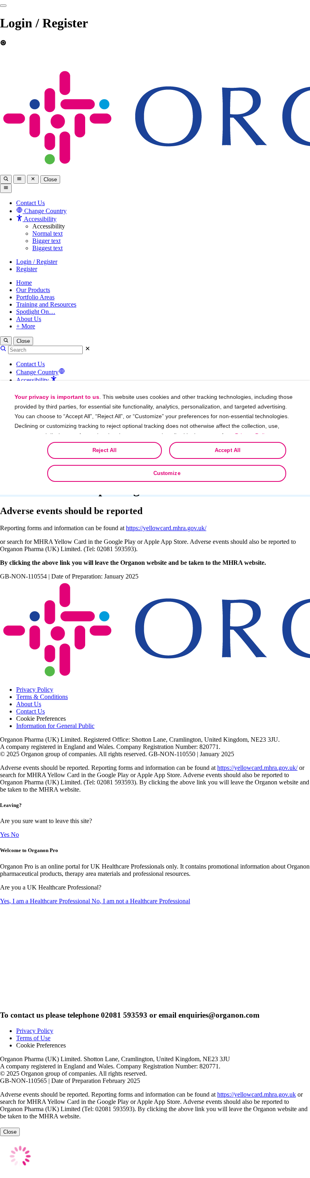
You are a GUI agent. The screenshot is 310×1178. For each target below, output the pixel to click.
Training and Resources (46, 304)
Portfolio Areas (35, 297)
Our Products (33, 289)
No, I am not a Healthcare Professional (141, 901)
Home (24, 282)
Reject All (104, 450)
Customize (166, 473)
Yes (5, 834)
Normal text (47, 233)
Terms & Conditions (42, 696)
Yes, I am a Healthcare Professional (46, 901)
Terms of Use (33, 1038)
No (15, 834)
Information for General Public (55, 725)
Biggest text (47, 248)
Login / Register (36, 261)
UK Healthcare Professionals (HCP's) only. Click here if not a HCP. (58, 61)
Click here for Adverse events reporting (248, 57)
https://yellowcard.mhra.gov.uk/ (166, 528)
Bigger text (46, 240)
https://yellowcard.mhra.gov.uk (256, 1094)
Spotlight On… (35, 311)
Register (26, 268)
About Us (28, 318)
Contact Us (30, 202)
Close (50, 179)
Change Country (37, 372)
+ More (25, 326)
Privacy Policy (34, 689)
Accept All (228, 450)
